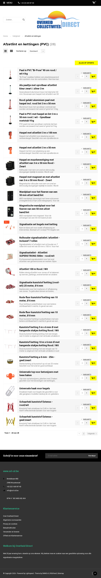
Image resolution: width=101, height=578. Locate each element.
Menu (9, 3)
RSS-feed (53, 573)
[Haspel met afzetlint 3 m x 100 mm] (10, 135)
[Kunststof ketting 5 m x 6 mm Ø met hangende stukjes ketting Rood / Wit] (10, 331)
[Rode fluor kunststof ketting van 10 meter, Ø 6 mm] (10, 301)
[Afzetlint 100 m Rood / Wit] (10, 272)
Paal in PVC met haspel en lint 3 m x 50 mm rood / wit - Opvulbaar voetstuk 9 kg (38, 117)
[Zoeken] (24, 19)
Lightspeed (30, 573)
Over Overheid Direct (11, 516)
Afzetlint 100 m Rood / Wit (33, 269)
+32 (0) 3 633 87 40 (14, 487)
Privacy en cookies (10, 524)
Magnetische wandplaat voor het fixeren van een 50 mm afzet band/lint (37, 209)
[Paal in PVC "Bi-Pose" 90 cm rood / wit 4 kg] (10, 74)
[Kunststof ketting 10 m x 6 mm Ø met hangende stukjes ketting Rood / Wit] (10, 346)
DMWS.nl (45, 573)
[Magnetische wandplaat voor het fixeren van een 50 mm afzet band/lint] (10, 211)
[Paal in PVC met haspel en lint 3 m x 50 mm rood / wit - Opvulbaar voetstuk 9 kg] (10, 120)
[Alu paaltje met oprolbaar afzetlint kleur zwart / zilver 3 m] (10, 89)
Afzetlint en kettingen (33, 36)
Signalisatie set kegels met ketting (38, 224)
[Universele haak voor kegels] (10, 391)
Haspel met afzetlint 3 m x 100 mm (38, 132)
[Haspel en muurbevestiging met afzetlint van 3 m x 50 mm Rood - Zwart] (10, 165)
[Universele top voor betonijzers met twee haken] (10, 376)
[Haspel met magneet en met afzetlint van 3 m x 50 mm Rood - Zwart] (10, 181)
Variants (87, 73)
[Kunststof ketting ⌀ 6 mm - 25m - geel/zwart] (10, 361)
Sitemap (61, 573)
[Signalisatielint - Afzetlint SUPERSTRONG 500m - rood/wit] (10, 257)
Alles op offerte (86, 63)
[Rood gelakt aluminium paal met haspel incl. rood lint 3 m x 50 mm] (10, 104)
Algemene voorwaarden (12, 520)
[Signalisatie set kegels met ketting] (10, 227)
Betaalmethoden (9, 528)
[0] (93, 3)
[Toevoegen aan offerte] (93, 76)
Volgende (91, 434)
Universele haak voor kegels (34, 388)
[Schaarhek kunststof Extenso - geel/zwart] (10, 421)
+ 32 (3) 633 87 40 (27, 3)
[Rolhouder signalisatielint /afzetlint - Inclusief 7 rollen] (10, 242)
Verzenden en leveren (11, 532)
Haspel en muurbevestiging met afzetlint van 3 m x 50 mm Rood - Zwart (37, 163)
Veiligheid (16, 36)
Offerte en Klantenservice (12, 536)
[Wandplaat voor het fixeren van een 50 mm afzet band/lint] (10, 196)
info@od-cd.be (12, 490)
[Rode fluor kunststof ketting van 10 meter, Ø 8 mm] (10, 316)
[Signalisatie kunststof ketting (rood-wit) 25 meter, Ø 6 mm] (10, 286)
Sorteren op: (21, 51)
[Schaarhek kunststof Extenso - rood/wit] (10, 406)
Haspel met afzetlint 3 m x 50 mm (37, 147)
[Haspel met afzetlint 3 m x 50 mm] (10, 150)
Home (5, 36)
